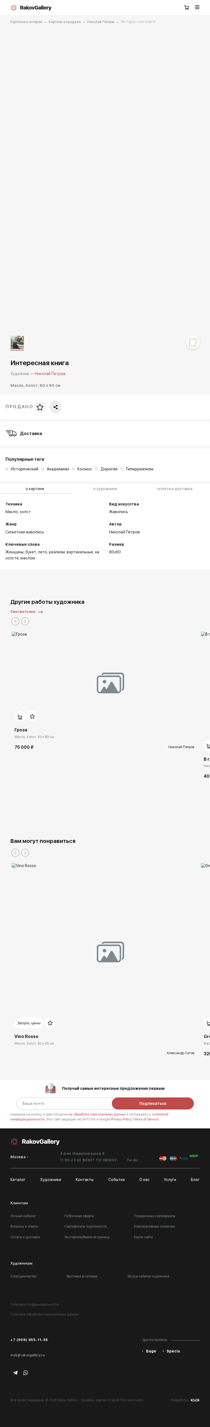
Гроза (20, 730)
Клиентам (19, 1203)
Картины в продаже (65, 22)
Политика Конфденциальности (34, 1304)
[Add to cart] (19, 716)
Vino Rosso (26, 1036)
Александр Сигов (180, 1053)
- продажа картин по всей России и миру (110, 1400)
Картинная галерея (26, 22)
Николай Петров (100, 22)
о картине (35, 489)
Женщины (14, 552)
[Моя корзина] (186, 8)
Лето (42, 552)
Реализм (57, 552)
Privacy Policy (122, 1119)
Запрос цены (28, 1023)
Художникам (21, 1263)
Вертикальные (80, 552)
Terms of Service (145, 1119)
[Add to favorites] (32, 716)
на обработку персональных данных (97, 1114)
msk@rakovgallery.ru (27, 1355)
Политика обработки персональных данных (44, 1314)
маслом (28, 558)
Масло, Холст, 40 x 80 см (34, 737)
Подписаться (152, 1103)
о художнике (105, 489)
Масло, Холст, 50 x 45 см (34, 1043)
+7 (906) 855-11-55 (29, 1340)
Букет (30, 552)
